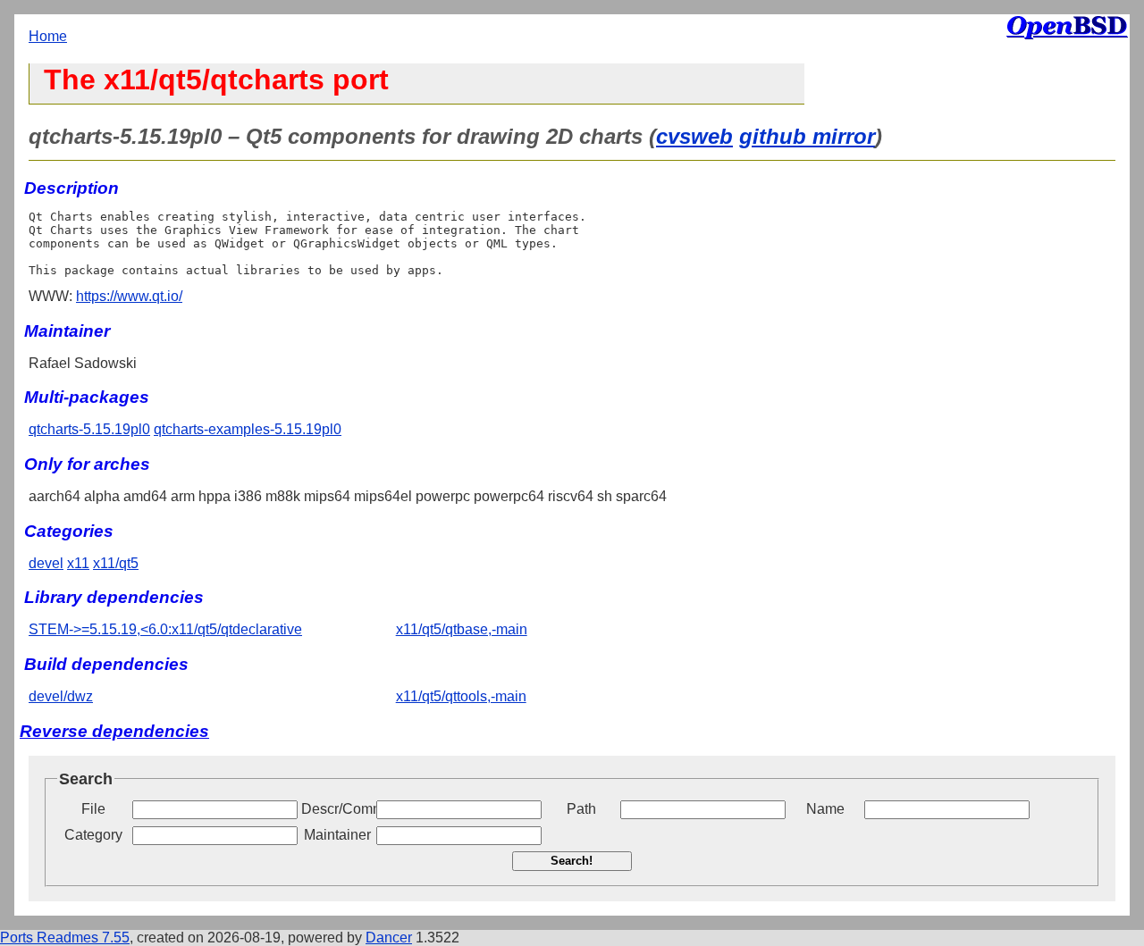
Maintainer (337, 834)
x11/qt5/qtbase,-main (461, 629)
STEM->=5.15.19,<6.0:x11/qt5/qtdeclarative (165, 629)
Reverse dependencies (114, 731)
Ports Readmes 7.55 (65, 937)
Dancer (389, 937)
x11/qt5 (116, 563)
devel (46, 563)
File (93, 808)
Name (825, 808)
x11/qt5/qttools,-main (461, 696)
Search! (572, 860)
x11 (78, 563)
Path (581, 808)
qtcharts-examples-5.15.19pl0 (247, 429)
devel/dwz (61, 696)
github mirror (807, 136)
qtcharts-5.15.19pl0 (89, 429)
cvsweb (694, 136)
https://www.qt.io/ (129, 296)
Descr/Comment (337, 808)
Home (48, 36)
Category (93, 834)
